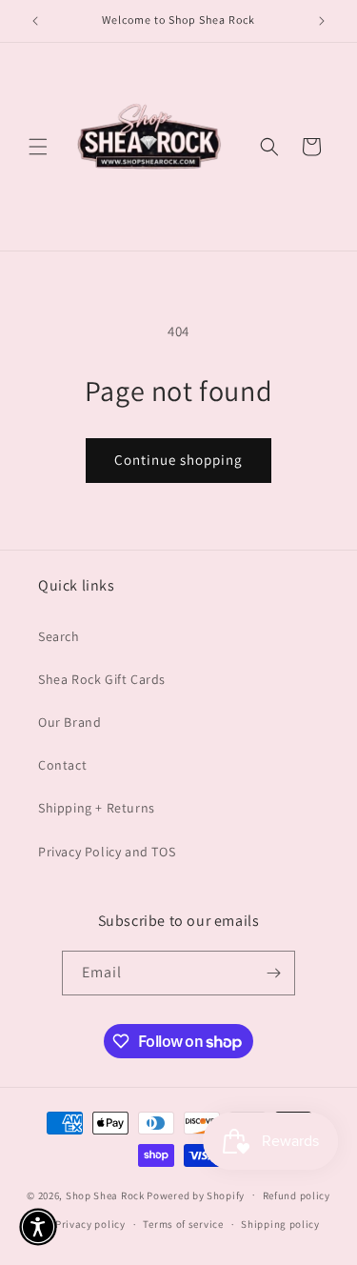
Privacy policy (90, 1224)
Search (59, 636)
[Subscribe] (273, 973)
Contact (62, 764)
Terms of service (183, 1224)
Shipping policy (280, 1224)
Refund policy (296, 1195)
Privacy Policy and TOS (106, 851)
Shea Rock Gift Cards (102, 679)
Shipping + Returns (96, 807)
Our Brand (69, 722)
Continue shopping (178, 460)
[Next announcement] (322, 21)
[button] (38, 147)
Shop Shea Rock (105, 1194)
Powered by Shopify (196, 1194)
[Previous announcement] (35, 21)
